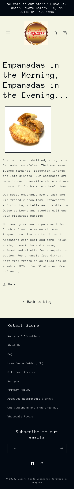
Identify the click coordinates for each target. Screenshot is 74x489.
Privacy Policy (19, 389)
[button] (8, 33)
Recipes (13, 381)
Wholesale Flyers (21, 416)
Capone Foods (27, 479)
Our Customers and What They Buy (33, 407)
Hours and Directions (24, 336)
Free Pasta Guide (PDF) (26, 363)
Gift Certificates (21, 372)
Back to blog (39, 302)
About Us (14, 345)
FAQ (10, 354)
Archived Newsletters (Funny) (31, 398)
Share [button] (12, 284)
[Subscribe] (61, 448)
